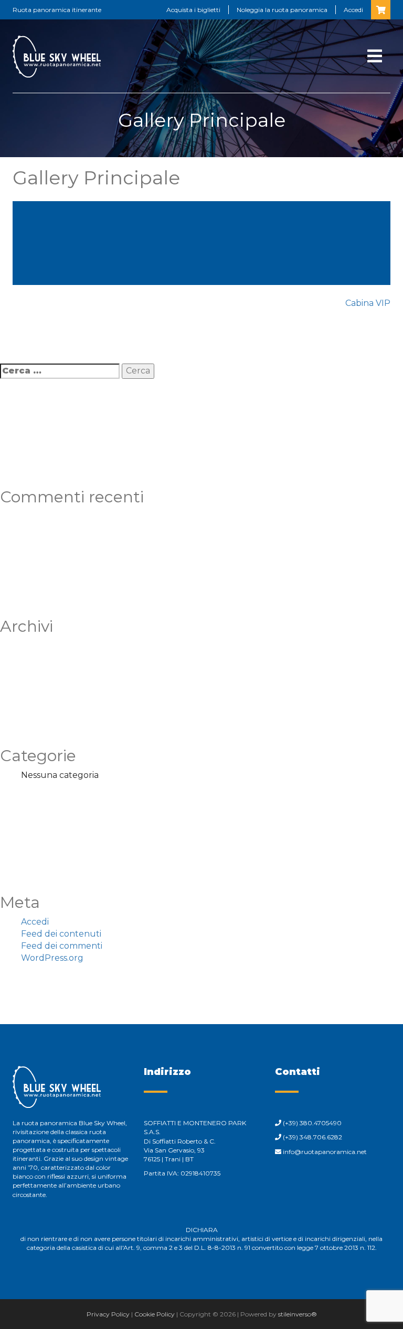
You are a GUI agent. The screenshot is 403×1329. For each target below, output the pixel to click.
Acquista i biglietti (193, 10)
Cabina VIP (367, 303)
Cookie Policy (154, 1314)
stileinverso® (297, 1314)
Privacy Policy (108, 1314)
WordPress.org (52, 958)
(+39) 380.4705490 (312, 1123)
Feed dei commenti (61, 946)
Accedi (353, 10)
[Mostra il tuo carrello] (380, 9)
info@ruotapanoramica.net (325, 1152)
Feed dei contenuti (61, 934)
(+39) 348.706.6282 (312, 1137)
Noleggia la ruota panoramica (282, 10)
